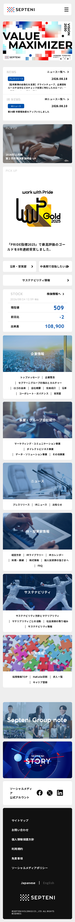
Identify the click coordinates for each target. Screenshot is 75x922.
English (48, 883)
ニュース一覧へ (56, 71)
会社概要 (36, 388)
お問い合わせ (20, 830)
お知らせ (57, 504)
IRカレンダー (56, 555)
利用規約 (17, 849)
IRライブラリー (35, 555)
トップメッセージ (30, 377)
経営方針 (16, 555)
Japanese (28, 883)
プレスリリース (21, 504)
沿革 (64, 388)
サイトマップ (20, 820)
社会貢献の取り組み (57, 621)
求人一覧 (58, 676)
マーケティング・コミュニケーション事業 (37, 443)
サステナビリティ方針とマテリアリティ (37, 615)
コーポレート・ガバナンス (33, 393)
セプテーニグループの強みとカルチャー (40, 382)
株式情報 (34, 560)
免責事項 (17, 858)
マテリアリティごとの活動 (26, 621)
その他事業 (59, 454)
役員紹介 (51, 388)
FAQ (40, 565)
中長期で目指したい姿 (54, 266)
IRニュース (41, 504)
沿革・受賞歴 (18, 266)
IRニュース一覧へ (55, 99)
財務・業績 (18, 560)
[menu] (66, 9)
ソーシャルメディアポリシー (30, 868)
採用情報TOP (20, 676)
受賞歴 (57, 393)
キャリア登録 (40, 682)
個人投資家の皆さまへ (56, 560)
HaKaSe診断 (40, 676)
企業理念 (50, 377)
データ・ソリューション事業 (31, 454)
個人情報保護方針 (23, 839)
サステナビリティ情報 (36, 280)
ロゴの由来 (20, 388)
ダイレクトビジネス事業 (40, 449)
